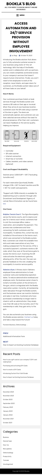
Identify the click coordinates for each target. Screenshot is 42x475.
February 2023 (8, 407)
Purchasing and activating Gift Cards (15, 366)
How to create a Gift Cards (12, 370)
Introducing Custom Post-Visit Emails (15, 373)
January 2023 (8, 411)
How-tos (6, 445)
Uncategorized (8, 464)
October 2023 (7, 399)
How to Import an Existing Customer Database (18, 377)
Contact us (28, 317)
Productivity (7, 456)
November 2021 (8, 419)
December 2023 (8, 392)
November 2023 (8, 396)
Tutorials (6, 460)
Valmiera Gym (9, 270)
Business (12, 325)
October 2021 (7, 423)
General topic (7, 441)
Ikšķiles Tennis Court (12, 214)
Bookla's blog (20, 3)
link (4, 204)
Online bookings (21, 325)
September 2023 (9, 403)
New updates (7, 449)
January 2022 (8, 415)
